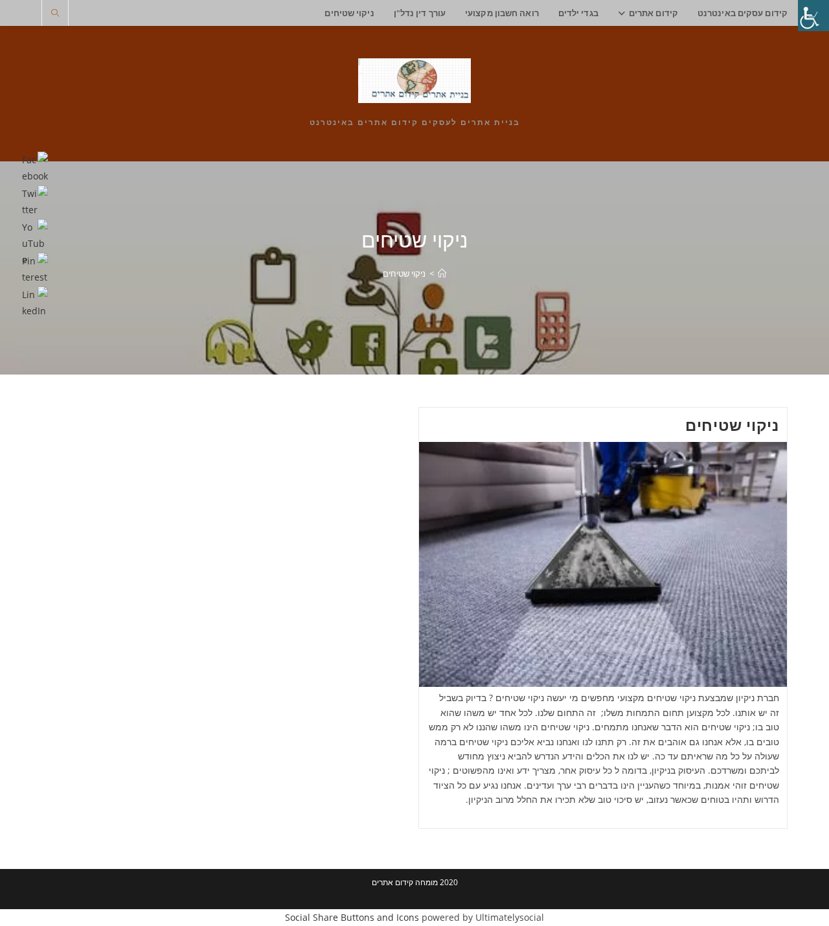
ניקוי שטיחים (404, 273)
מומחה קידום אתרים (405, 882)
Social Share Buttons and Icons (352, 917)
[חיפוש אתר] (55, 13)
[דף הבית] (442, 273)
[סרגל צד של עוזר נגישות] (813, 15)
